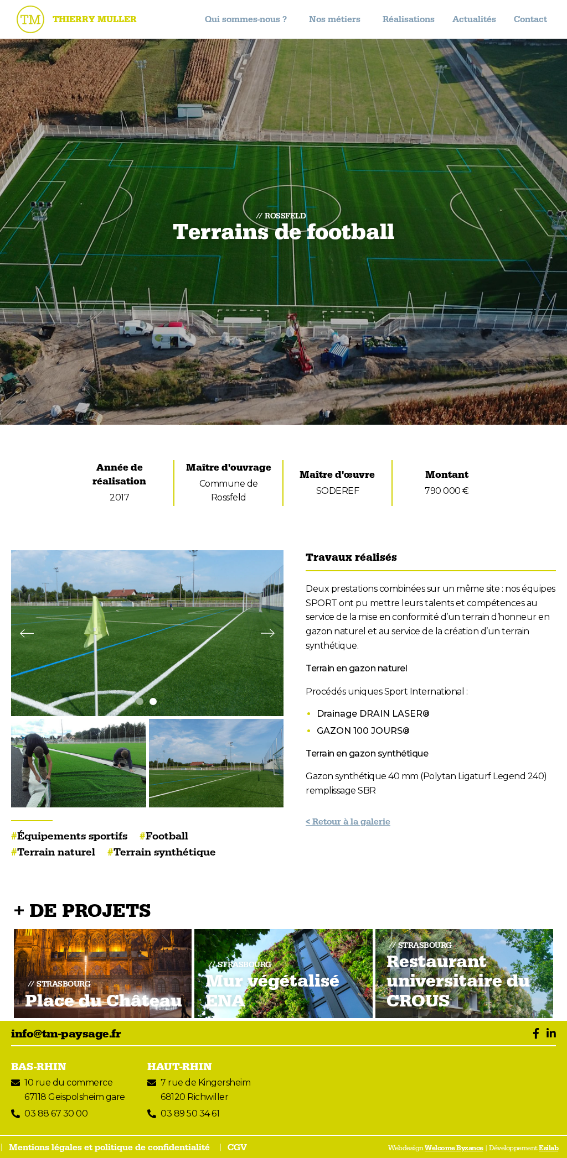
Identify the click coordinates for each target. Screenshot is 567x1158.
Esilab (548, 1148)
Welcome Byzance (454, 1148)
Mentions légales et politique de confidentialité (109, 1147)
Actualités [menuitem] (474, 19)
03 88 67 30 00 (55, 1113)
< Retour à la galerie (348, 821)
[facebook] (533, 1034)
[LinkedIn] (549, 1034)
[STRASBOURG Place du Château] (103, 972)
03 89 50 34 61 (190, 1113)
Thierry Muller (95, 19)
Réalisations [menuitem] (409, 19)
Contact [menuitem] (530, 19)
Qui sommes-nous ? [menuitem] (246, 19)
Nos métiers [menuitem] (334, 19)
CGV (237, 1147)
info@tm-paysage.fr (66, 1034)
